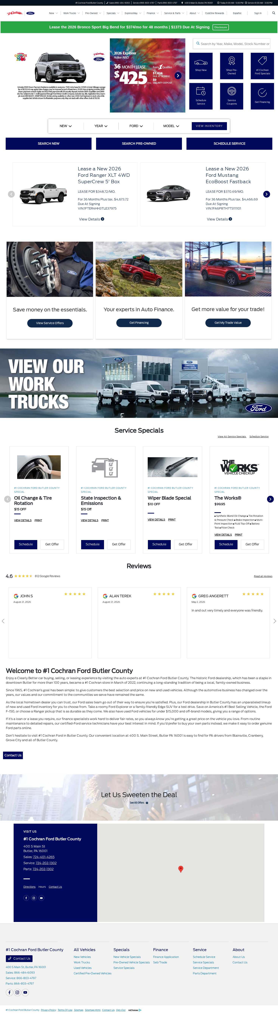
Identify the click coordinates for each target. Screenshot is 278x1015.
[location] (182, 3)
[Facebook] (26, 898)
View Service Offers (50, 323)
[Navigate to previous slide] (3, 75)
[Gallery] (92, 75)
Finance (160, 949)
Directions (29, 886)
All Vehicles (85, 949)
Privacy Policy (48, 1010)
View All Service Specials (232, 436)
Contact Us (13, 755)
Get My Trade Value (228, 322)
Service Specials (123, 967)
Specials (121, 949)
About (238, 949)
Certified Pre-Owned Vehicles (92, 973)
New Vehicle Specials (127, 956)
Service (200, 949)
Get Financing (139, 322)
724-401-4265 (43, 857)
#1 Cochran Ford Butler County (22, 1010)
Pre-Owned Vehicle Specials (131, 962)
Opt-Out (121, 1010)
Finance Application (166, 956)
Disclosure (220, 27)
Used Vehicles (83, 967)
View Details (90, 219)
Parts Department (205, 973)
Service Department (206, 967)
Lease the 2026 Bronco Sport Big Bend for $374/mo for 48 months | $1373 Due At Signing (130, 27)
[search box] (231, 43)
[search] (273, 13)
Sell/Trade (160, 962)
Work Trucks (82, 962)
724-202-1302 (46, 863)
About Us (239, 956)
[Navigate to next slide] (182, 75)
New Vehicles (82, 956)
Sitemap (78, 1010)
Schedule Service (259, 436)
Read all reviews (263, 576)
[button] (180, 869)
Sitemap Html (93, 1010)
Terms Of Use (65, 1010)
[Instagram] (34, 898)
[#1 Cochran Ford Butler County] (23, 13)
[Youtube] (41, 898)
